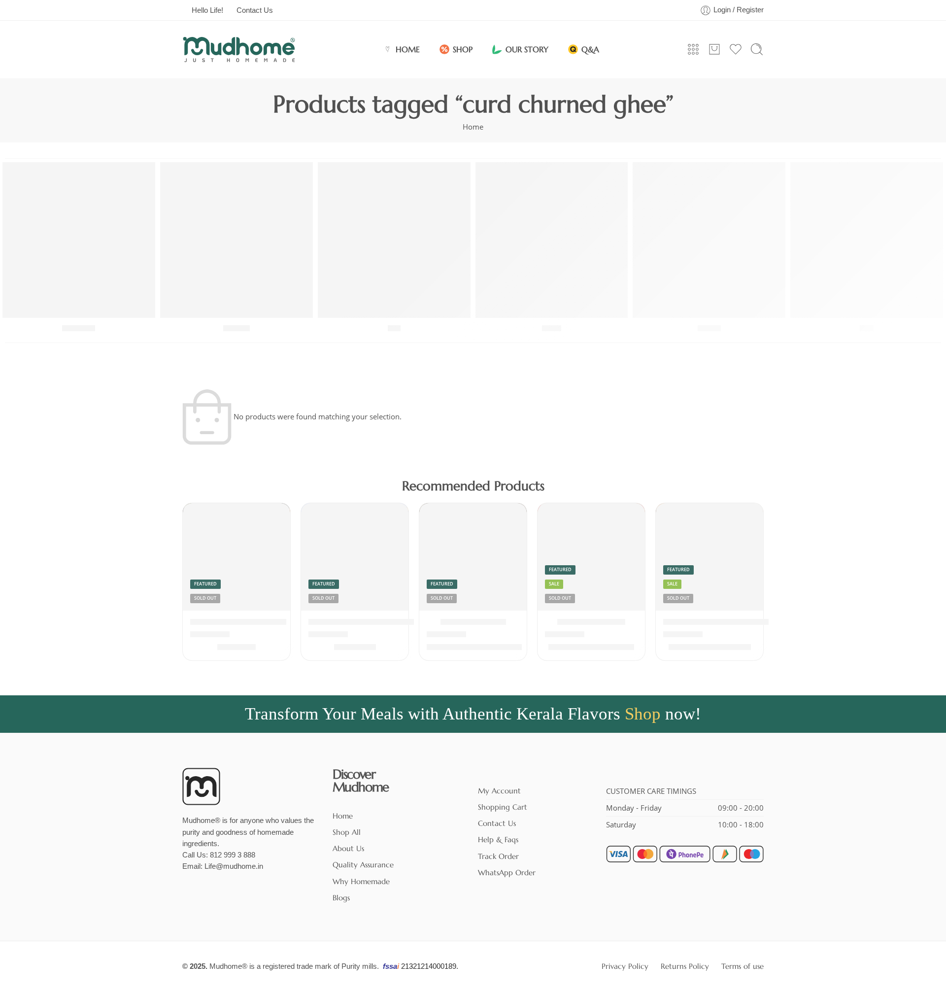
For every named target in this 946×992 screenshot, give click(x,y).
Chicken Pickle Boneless (238, 622)
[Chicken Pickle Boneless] (236, 557)
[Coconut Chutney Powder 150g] (354, 557)
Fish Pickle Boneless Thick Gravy (727, 622)
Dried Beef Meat (473, 622)
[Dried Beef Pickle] (591, 557)
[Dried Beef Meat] (473, 557)
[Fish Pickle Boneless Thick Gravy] (709, 557)
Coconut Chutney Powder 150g (370, 622)
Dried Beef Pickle (591, 622)
